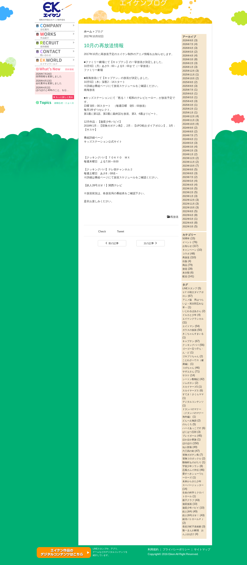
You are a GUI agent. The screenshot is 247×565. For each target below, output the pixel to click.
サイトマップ (202, 549)
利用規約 (153, 549)
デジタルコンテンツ (193, 401)
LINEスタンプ (189, 288)
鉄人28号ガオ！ (190, 515)
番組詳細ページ (93, 137)
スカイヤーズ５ (190, 390)
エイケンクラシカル (193, 318)
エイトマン (188, 326)
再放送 (174, 216)
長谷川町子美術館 (191, 526)
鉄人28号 (187, 511)
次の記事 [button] (149, 243)
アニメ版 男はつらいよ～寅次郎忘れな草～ (193, 303)
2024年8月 (187, 131)
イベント (187, 242)
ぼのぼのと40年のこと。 (49, 90)
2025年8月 (187, 86)
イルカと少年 (189, 315)
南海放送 (89, 89)
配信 (184, 276)
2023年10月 (188, 165)
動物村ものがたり (191, 462)
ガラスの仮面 (189, 330)
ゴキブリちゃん (190, 356)
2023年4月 (187, 184)
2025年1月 (187, 112)
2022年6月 (187, 215)
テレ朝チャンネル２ (120, 169)
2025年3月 (187, 105)
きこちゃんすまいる (193, 333)
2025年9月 (187, 82)
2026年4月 (187, 55)
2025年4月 (187, 101)
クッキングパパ (190, 345)
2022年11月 (188, 203)
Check (102, 231)
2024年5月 (187, 143)
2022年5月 (187, 219)
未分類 (185, 272)
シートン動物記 (190, 379)
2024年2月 (187, 150)
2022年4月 (187, 222)
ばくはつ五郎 (189, 432)
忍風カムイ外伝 (190, 470)
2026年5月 (187, 51)
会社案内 (40, 83)
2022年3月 (187, 226)
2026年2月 (187, 63)
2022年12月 (188, 200)
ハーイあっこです (191, 428)
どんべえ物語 (189, 420)
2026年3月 (187, 59)
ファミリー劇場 (93, 70)
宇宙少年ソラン (190, 466)
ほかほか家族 (189, 439)
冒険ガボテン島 (190, 454)
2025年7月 (187, 89)
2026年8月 (187, 40)
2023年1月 (187, 196)
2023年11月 (188, 162)
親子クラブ (188, 500)
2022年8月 (187, 211)
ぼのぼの (187, 443)
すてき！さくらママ (193, 394)
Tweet (120, 231)
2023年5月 (187, 181)
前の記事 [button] (113, 243)
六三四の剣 (188, 451)
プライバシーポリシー (176, 549)
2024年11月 (188, 120)
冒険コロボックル (191, 458)
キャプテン (188, 341)
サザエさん (188, 371)
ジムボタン (188, 383)
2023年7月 (187, 177)
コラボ (185, 253)
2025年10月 (188, 78)
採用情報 (40, 76)
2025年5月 (187, 97)
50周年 (186, 238)
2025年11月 (188, 74)
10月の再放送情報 (104, 45)
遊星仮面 (187, 504)
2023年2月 (187, 192)
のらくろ (187, 424)
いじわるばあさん (191, 311)
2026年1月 (187, 67)
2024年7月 (187, 135)
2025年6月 (187, 93)
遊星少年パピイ (190, 507)
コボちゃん (188, 367)
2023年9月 (187, 169)
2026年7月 (187, 44)
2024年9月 (187, 127)
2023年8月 (187, 173)
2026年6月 (187, 48)
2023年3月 (187, 188)
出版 (184, 261)
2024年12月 (188, 116)
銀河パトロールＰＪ (193, 519)
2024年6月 (187, 139)
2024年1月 (187, 154)
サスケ (185, 375)
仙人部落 (187, 447)
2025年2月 (187, 108)
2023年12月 (188, 158)
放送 (184, 268)
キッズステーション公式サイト (103, 141)
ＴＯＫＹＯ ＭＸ (119, 157)
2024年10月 (188, 124)
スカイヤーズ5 (190, 386)
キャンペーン (189, 249)
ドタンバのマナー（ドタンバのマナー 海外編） (194, 413)
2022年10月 (188, 207)
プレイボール (189, 435)
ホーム (88, 31)
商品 (184, 265)
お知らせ (187, 246)
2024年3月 (187, 146)
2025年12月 (188, 70)
